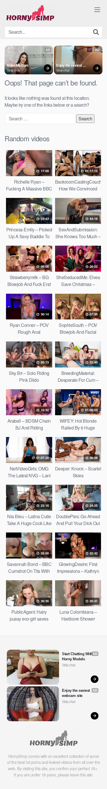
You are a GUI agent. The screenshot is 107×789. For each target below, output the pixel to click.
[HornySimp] (30, 13)
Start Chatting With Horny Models (78, 656)
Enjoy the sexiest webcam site (69, 65)
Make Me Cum (18, 65)
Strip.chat (13, 70)
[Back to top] (97, 776)
